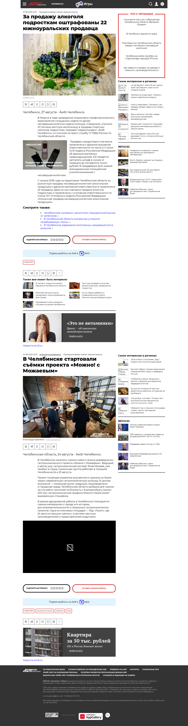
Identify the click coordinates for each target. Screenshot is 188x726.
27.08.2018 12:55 (30, 12)
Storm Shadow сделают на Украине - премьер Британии (146, 161)
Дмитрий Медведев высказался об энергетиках (146, 455)
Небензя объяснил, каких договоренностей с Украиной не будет (145, 191)
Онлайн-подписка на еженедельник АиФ (87, 669)
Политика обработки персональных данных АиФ (104, 672)
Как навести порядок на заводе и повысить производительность (142, 69)
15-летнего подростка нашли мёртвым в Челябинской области (51, 284)
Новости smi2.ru (32, 345)
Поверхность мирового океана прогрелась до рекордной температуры (144, 152)
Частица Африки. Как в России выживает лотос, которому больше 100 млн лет (147, 136)
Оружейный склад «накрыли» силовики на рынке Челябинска (50, 303)
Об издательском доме (54, 669)
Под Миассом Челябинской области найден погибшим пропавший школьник (141, 45)
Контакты (134, 669)
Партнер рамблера (68, 715)
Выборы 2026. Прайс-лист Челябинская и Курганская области (71, 675)
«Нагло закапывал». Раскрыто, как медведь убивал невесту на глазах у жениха (147, 106)
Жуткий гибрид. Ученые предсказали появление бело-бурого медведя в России (148, 371)
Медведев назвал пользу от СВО (145, 444)
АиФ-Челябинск (53, 439)
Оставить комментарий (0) (94, 240)
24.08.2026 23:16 (30, 354)
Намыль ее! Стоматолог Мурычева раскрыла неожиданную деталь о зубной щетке (146, 126)
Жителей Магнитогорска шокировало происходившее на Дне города (50, 295)
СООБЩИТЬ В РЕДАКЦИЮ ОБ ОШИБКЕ (119, 675)
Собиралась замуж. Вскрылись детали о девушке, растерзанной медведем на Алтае (146, 381)
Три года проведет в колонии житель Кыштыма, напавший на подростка (96, 285)
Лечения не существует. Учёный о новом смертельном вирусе (146, 96)
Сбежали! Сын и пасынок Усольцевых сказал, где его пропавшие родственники (148, 410)
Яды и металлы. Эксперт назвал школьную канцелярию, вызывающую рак (145, 116)
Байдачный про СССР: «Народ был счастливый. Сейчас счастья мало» (146, 181)
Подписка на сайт (118, 669)
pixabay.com (28, 97)
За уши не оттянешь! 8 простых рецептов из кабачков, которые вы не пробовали (148, 390)
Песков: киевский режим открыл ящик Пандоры (145, 426)
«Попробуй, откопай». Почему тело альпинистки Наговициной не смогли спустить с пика (147, 400)
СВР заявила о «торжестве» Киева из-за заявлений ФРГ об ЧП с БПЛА (147, 435)
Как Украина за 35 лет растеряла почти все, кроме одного (145, 171)
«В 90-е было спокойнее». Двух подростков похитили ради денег (146, 360)
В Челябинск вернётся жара (141, 34)
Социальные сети (150, 669)
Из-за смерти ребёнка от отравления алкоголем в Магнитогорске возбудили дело (97, 295)
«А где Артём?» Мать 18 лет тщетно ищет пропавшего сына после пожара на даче (147, 87)
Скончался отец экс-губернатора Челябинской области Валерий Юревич (142, 22)
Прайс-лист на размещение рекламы (60, 672)
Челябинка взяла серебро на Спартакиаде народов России (141, 57)
